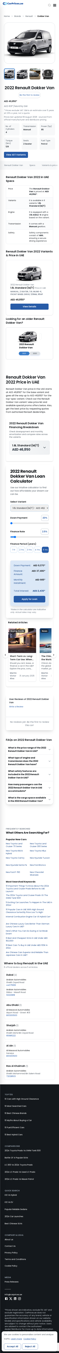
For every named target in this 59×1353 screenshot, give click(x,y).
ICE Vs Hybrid (11, 1195)
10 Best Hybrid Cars (14, 1134)
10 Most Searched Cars (15, 1106)
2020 (35, 353)
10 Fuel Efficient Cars (14, 1127)
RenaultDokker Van (13, 165)
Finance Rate (17, 531)
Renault (29, 16)
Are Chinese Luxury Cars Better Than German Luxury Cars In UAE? (27, 925)
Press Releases (12, 1281)
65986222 (11, 1035)
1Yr (13, 549)
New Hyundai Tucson (40, 858)
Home (7, 16)
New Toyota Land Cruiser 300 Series (38, 845)
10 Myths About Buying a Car (18, 1120)
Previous (2, 74)
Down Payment (18, 517)
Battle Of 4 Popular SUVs (16, 1157)
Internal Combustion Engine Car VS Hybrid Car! (28, 916)
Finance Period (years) (23, 543)
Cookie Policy (11, 1265)
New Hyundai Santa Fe (16, 865)
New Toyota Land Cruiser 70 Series (14, 845)
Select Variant (18, 501)
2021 (24, 353)
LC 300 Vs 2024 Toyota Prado (19, 1164)
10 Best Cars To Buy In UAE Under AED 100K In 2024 (27, 946)
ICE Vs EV (9, 1202)
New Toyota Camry (15, 858)
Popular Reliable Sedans (16, 1209)
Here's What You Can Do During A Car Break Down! (27, 932)
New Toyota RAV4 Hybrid (14, 852)
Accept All (12, 1346)
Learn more (16, 1338)
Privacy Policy (11, 1252)
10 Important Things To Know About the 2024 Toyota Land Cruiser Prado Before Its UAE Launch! (27, 889)
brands (17, 16)
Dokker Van (43, 16)
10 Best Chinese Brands (15, 1113)
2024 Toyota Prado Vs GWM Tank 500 (23, 1150)
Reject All (30, 1346)
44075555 (11, 985)
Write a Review (16, 706)
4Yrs (37, 549)
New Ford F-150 (13, 872)
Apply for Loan (29, 599)
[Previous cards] (5, 655)
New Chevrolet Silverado (37, 873)
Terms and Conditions (15, 1259)
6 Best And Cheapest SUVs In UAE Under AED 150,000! (27, 939)
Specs (32, 165)
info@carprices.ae (13, 1294)
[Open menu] (54, 5)
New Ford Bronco (38, 865)
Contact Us (10, 1246)
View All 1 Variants (16, 154)
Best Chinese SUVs (13, 1223)
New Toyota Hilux (38, 850)
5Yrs (45, 549)
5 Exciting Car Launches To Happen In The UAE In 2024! (29, 903)
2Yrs (21, 549)
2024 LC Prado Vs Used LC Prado (20, 1172)
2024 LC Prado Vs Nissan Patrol (19, 1179)
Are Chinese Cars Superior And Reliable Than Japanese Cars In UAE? (27, 953)
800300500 (11, 1015)
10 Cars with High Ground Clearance (22, 1099)
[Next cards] (53, 655)
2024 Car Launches (14, 1216)
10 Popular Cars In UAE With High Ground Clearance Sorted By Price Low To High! (25, 911)
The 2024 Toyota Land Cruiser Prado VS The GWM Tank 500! (27, 896)
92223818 (10, 995)
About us (9, 1239)
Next (57, 74)
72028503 (11, 1076)
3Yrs (29, 549)
